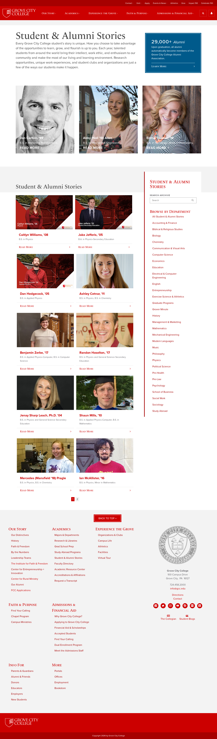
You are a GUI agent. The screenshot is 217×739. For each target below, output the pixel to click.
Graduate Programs (162, 303)
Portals (58, 671)
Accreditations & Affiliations (69, 575)
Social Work (158, 398)
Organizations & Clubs (110, 535)
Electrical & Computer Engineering (164, 275)
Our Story (17, 529)
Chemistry (158, 242)
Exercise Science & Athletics (168, 296)
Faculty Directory (63, 563)
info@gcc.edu (177, 588)
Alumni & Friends (20, 676)
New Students (19, 699)
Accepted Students (65, 633)
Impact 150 (193, 3)
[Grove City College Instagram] (170, 605)
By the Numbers (20, 552)
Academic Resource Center (69, 569)
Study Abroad (159, 411)
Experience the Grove (114, 529)
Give (183, 3)
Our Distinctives (20, 535)
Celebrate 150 (207, 3)
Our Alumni (17, 584)
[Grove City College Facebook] (155, 605)
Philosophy (158, 353)
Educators (16, 688)
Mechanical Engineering (165, 334)
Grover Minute (160, 309)
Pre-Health (158, 373)
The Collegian (168, 619)
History (156, 315)
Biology (156, 235)
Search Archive (160, 195)
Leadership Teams (21, 558)
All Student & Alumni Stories (168, 216)
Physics (156, 360)
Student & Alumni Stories (68, 558)
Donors (15, 682)
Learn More (159, 66)
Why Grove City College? (68, 616)
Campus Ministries (21, 622)
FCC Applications (21, 590)
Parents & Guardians (22, 671)
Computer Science (162, 254)
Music (155, 347)
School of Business (162, 392)
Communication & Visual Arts (168, 248)
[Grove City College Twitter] (163, 605)
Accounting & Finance (164, 223)
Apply (147, 3)
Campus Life (105, 540)
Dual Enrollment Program (68, 645)
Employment (61, 682)
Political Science (161, 366)
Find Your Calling (20, 610)
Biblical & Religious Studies (167, 229)
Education (157, 267)
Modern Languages (163, 341)
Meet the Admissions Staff (68, 650)
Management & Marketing (166, 322)
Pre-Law (156, 379)
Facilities (103, 552)
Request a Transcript (65, 580)
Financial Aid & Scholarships (70, 627)
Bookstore (60, 688)
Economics (158, 261)
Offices (58, 676)
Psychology (158, 385)
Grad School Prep (64, 546)
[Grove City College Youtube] (177, 605)
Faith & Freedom (20, 546)
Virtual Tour (104, 558)
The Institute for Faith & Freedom (29, 563)
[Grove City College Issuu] (185, 605)
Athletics (174, 3)
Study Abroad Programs (67, 552)
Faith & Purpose (23, 604)
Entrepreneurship (162, 290)
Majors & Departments (66, 535)
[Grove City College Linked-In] (199, 605)
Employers (17, 693)
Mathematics (159, 328)
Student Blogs (187, 619)
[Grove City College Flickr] (192, 605)
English (156, 284)
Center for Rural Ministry (24, 578)
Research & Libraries (65, 540)
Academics (61, 529)
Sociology (157, 404)
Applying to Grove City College (71, 622)
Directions (177, 595)
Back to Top (106, 518)
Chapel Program (20, 616)
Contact (177, 598)
